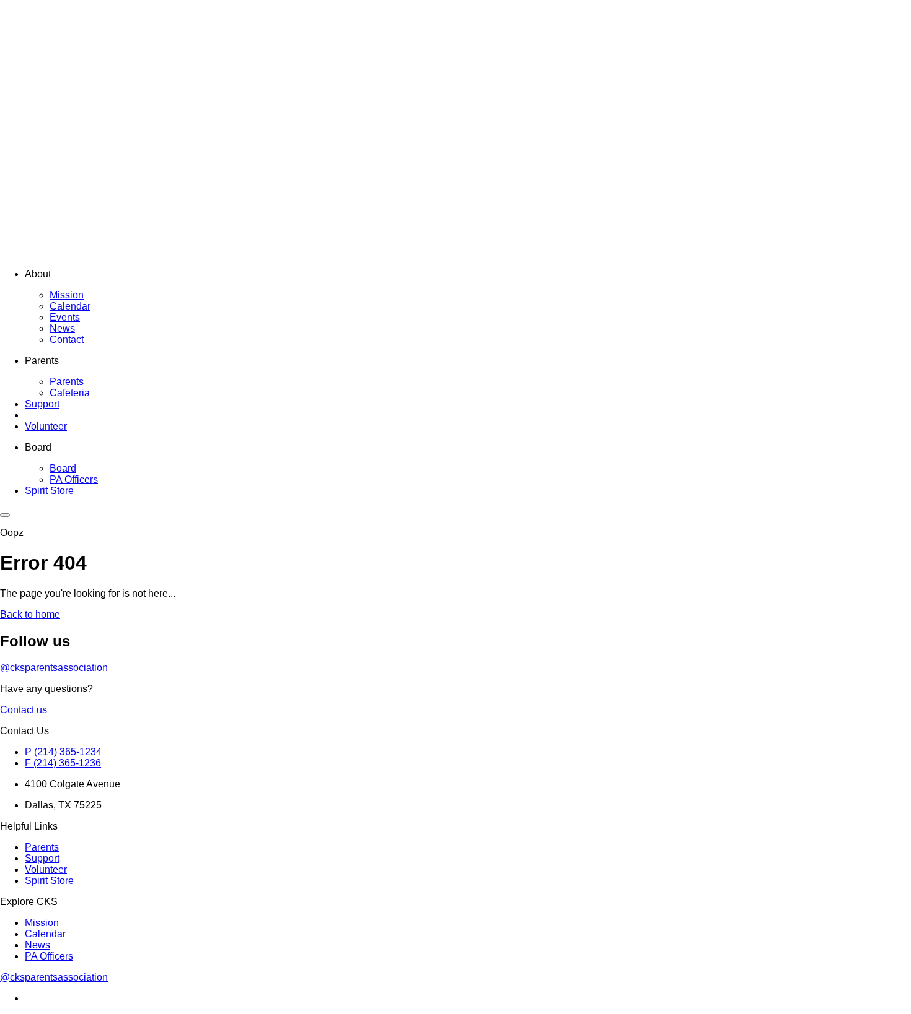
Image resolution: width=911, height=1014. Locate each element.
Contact (67, 339)
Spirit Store (49, 490)
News (62, 328)
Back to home (30, 614)
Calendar (70, 306)
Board (63, 468)
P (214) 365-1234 (63, 752)
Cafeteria (70, 393)
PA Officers (74, 479)
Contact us (23, 709)
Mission (67, 295)
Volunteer (46, 426)
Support (42, 404)
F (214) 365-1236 (63, 763)
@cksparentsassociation (54, 667)
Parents (67, 381)
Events (65, 317)
